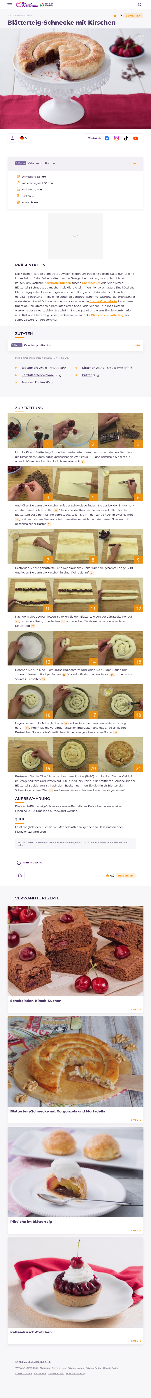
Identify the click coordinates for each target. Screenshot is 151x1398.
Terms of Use (59, 1368)
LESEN (134, 1009)
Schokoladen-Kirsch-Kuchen (36, 1001)
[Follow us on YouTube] (136, 138)
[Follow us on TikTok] (127, 138)
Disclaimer (40, 1373)
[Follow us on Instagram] (117, 138)
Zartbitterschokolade (38, 375)
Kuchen (65, 283)
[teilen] (12, 137)
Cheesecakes (91, 283)
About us (45, 1368)
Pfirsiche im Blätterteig (107, 315)
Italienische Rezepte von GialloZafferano (35, 4)
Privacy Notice (76, 1368)
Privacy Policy (93, 1368)
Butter (87, 375)
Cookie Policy (110, 1368)
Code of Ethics (56, 1373)
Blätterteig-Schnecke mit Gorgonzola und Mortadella (57, 1111)
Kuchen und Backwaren (21, 16)
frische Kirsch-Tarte (103, 301)
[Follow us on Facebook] (107, 138)
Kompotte (51, 283)
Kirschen (88, 367)
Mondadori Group (75, 1373)
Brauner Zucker (33, 382)
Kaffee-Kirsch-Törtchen (31, 1332)
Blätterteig (30, 367)
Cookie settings (23, 1373)
